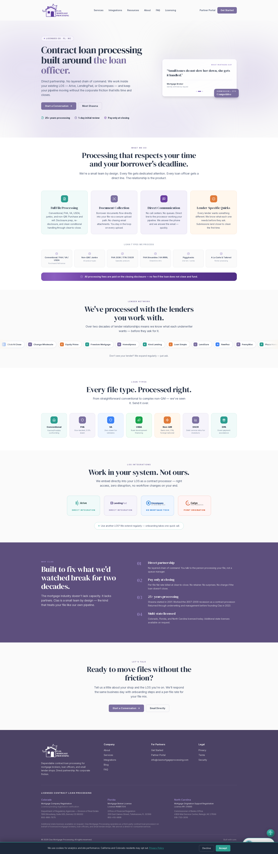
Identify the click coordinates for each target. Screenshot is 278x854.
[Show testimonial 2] (199, 91)
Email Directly (157, 708)
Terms (202, 755)
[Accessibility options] (270, 833)
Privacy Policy (156, 848)
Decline (206, 848)
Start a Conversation (57, 106)
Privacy (202, 750)
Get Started (227, 10)
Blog (106, 764)
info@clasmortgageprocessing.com (170, 759)
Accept (223, 848)
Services (98, 10)
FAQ (158, 10)
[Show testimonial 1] (196, 91)
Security (203, 759)
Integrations (115, 10)
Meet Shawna (90, 106)
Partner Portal (207, 10)
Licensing (170, 10)
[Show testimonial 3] (202, 91)
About (147, 10)
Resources (133, 10)
